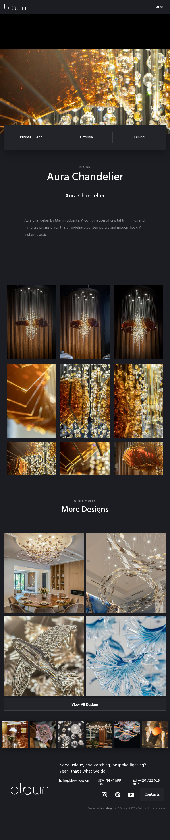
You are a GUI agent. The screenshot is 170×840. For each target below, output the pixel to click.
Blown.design (106, 808)
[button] (160, 7)
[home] (22, 7)
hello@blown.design (74, 781)
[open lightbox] (31, 322)
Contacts (152, 795)
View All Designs (85, 705)
